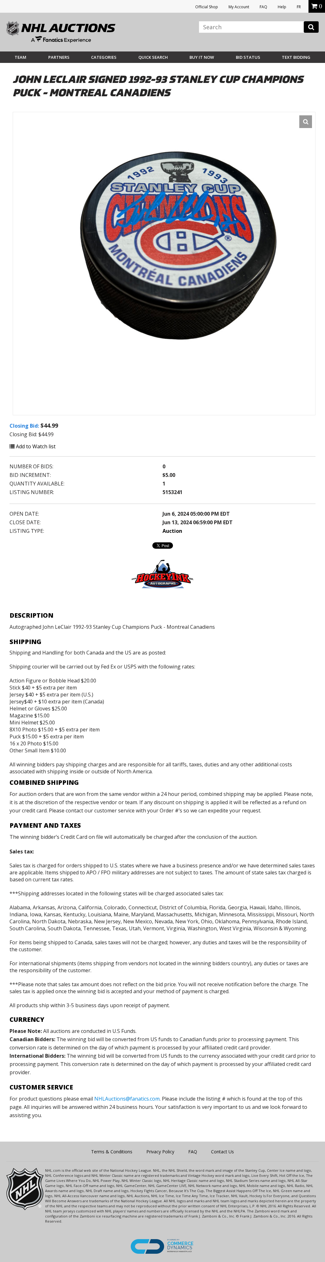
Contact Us (222, 1152)
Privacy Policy (160, 1152)
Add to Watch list (35, 446)
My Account (239, 7)
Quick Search (153, 57)
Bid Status (248, 57)
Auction (172, 530)
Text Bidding (296, 57)
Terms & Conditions (111, 1152)
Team (20, 57)
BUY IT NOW (201, 57)
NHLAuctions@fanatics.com (127, 1098)
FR (299, 7)
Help (282, 7)
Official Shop (206, 7)
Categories (103, 57)
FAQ (263, 7)
